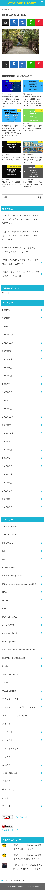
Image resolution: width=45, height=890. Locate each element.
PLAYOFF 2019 (9, 617)
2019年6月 (7, 466)
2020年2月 (7, 400)
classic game (8, 567)
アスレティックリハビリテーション (18, 707)
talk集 (5, 666)
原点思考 (6, 765)
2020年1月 (7, 408)
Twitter (5, 682)
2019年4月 (7, 482)
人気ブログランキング (11, 830)
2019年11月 (7, 425)
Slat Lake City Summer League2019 (19, 650)
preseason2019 (9, 633)
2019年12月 (8, 417)
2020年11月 (7, 343)
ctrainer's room (22, 3)
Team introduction (10, 674)
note (4, 608)
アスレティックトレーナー (14, 699)
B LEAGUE (7, 543)
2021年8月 (7, 310)
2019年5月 (7, 474)
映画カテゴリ (8, 789)
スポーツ (6, 724)
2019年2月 (7, 499)
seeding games (9, 641)
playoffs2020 (8, 625)
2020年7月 (7, 376)
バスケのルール (9, 740)
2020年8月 (7, 367)
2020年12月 (8, 334)
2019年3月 (7, 491)
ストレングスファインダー (14, 715)
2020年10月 (8, 351)
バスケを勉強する (10, 748)
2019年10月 (8, 433)
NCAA (5, 600)
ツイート (6, 293)
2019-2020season (10, 526)
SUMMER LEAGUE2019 (14, 658)
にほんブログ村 (20, 817)
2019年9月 (7, 441)
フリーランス (8, 756)
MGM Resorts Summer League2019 (19, 584)
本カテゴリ (7, 806)
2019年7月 (7, 458)
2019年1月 (7, 507)
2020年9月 (7, 359)
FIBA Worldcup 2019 (12, 576)
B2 (3, 559)
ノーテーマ (7, 732)
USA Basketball (9, 691)
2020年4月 (7, 384)
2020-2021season (10, 534)
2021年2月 (7, 326)
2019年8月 (7, 450)
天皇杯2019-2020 (10, 773)
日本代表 (6, 781)
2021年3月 (7, 318)
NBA (4, 592)
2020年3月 (7, 392)
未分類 (5, 798)
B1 (3, 551)
